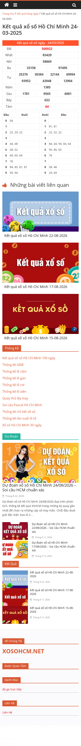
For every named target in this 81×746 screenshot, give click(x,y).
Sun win (6, 743)
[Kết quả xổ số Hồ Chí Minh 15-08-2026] (40, 296)
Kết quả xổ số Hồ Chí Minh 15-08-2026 (35, 338)
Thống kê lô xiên (14, 391)
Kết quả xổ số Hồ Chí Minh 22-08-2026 (35, 235)
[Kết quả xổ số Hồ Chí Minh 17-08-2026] (40, 245)
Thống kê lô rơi (13, 385)
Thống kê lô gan (14, 378)
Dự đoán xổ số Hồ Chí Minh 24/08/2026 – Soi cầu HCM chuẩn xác (39, 487)
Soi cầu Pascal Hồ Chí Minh (22, 405)
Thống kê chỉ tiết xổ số (18, 411)
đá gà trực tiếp (12, 689)
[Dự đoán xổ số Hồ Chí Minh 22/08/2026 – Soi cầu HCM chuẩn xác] (16, 524)
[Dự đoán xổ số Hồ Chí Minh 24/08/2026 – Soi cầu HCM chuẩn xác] (40, 445)
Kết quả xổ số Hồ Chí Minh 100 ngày (28, 358)
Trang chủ (8, 13)
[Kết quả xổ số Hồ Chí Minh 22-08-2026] (40, 194)
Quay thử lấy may (15, 398)
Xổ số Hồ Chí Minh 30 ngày (21, 425)
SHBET (4, 727)
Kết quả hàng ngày (28, 13)
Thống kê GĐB (12, 365)
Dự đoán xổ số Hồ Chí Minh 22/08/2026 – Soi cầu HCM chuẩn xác (53, 528)
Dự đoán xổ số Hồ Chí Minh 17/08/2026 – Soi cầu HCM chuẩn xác (53, 546)
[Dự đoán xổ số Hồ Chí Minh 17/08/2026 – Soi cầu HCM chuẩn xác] (16, 543)
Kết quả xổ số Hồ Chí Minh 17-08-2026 (35, 286)
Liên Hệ (7, 712)
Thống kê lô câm (14, 371)
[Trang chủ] (6, 5)
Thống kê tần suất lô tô (19, 418)
